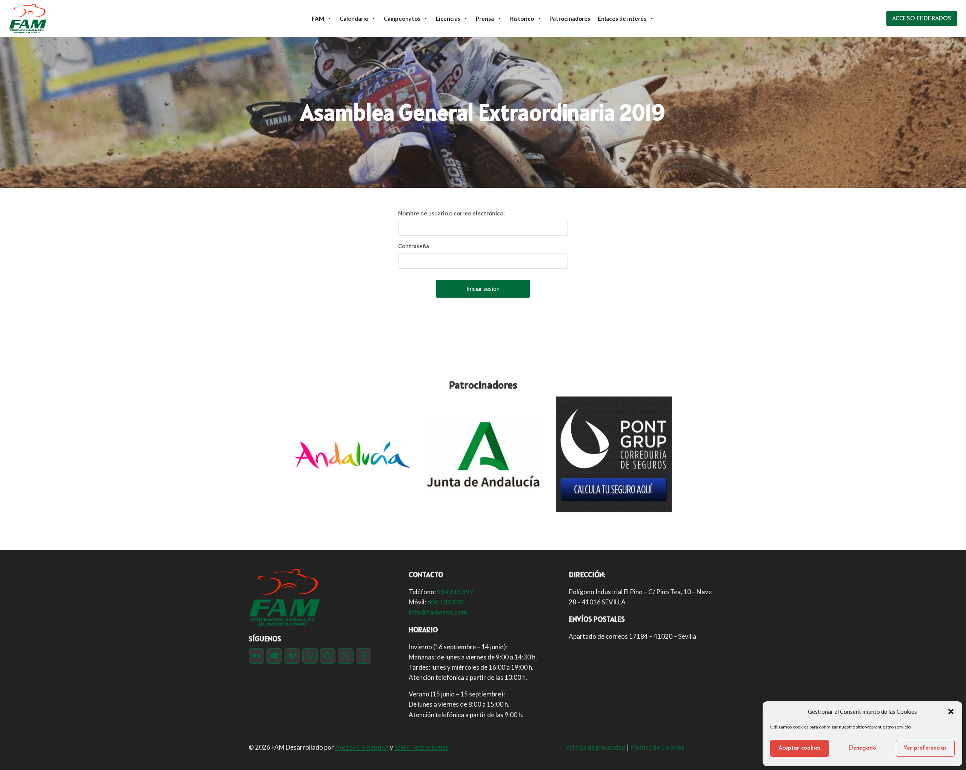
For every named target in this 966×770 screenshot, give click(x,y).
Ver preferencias (925, 748)
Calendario (354, 18)
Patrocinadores (569, 18)
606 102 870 (445, 602)
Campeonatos (402, 18)
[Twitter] (345, 656)
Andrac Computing (362, 747)
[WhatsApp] (310, 656)
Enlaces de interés (622, 18)
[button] (951, 711)
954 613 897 (455, 592)
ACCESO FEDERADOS (921, 19)
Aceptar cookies (799, 748)
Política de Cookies (658, 747)
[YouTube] (274, 656)
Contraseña (413, 246)
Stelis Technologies (421, 747)
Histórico (521, 18)
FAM (318, 18)
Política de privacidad (595, 747)
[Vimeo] (292, 656)
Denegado (862, 748)
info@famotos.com (438, 612)
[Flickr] (256, 656)
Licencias (448, 18)
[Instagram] (327, 656)
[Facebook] (363, 656)
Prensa (485, 18)
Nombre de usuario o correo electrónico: (451, 213)
